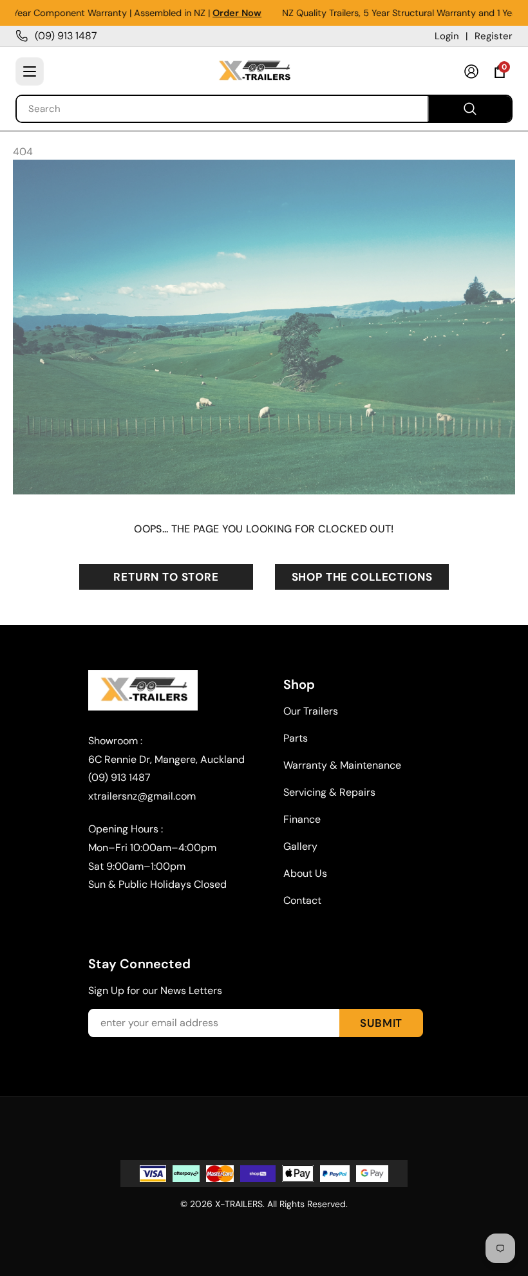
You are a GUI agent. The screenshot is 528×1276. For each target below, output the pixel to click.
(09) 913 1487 (66, 35)
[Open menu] (29, 71)
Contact (302, 900)
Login (447, 36)
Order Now (209, 13)
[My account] (471, 71)
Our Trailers (310, 711)
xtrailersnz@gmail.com (142, 796)
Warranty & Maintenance (342, 765)
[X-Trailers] (254, 71)
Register (494, 36)
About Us (305, 873)
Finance (302, 819)
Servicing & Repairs (329, 792)
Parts (295, 738)
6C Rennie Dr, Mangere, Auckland (166, 759)
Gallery (300, 846)
